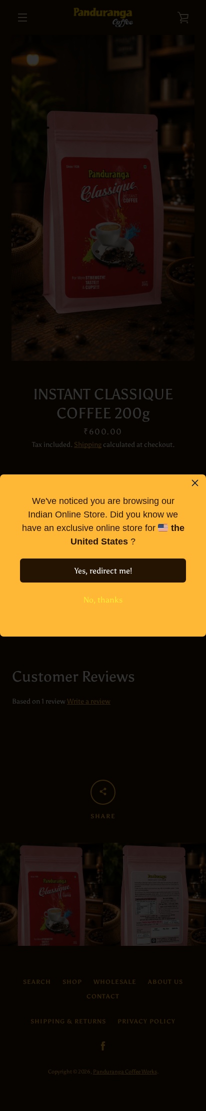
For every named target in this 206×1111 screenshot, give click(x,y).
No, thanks (103, 600)
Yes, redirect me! (103, 571)
